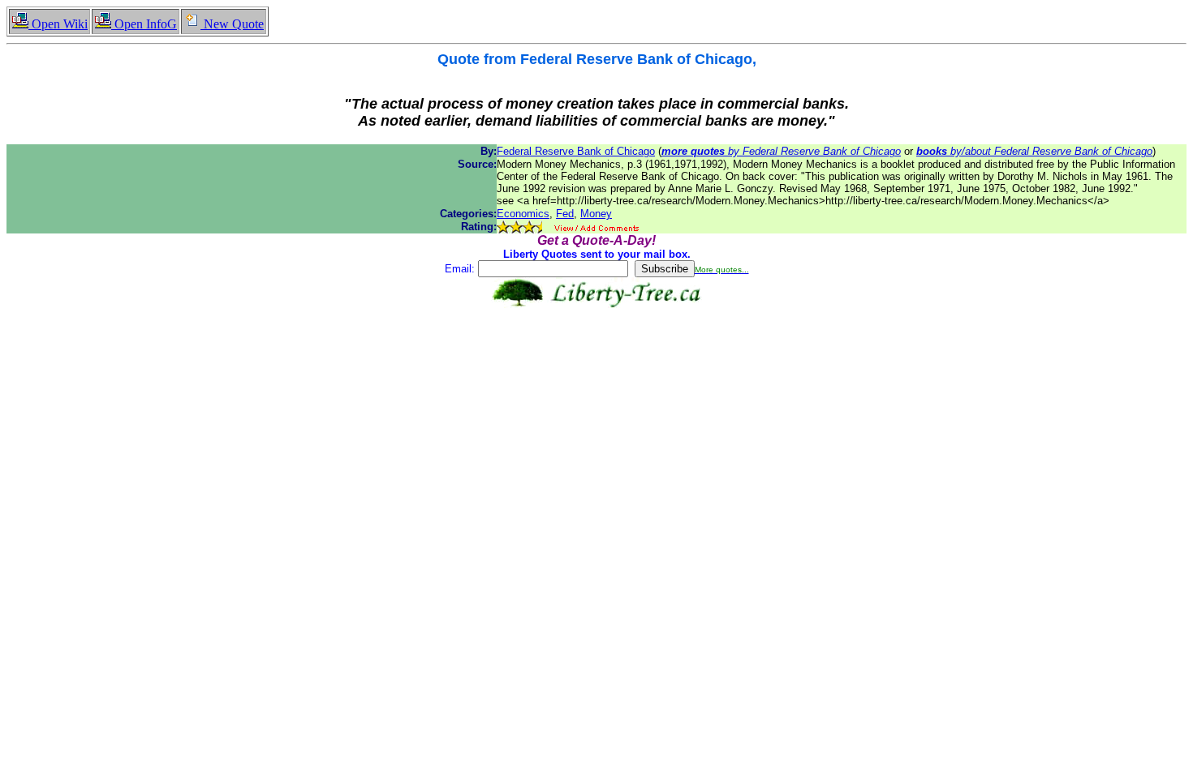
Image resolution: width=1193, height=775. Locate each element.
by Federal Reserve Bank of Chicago (781, 151)
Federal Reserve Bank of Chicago (576, 151)
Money (596, 214)
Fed (565, 214)
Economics (523, 214)
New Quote (232, 24)
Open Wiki (58, 24)
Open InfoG (144, 24)
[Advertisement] (596, 359)
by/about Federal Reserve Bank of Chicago (1034, 151)
